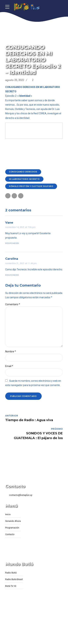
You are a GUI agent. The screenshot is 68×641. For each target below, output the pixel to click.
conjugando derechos (23, 172)
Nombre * (10, 351)
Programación (12, 527)
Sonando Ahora (13, 521)
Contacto (9, 534)
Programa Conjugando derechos (27, 41)
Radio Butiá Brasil (14, 579)
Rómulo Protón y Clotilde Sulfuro (31, 186)
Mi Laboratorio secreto (24, 179)
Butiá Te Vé (10, 586)
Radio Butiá (11, 572)
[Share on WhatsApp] (20, 195)
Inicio (8, 514)
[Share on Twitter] (14, 195)
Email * (9, 366)
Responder (12, 243)
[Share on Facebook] (7, 195)
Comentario (12, 304)
